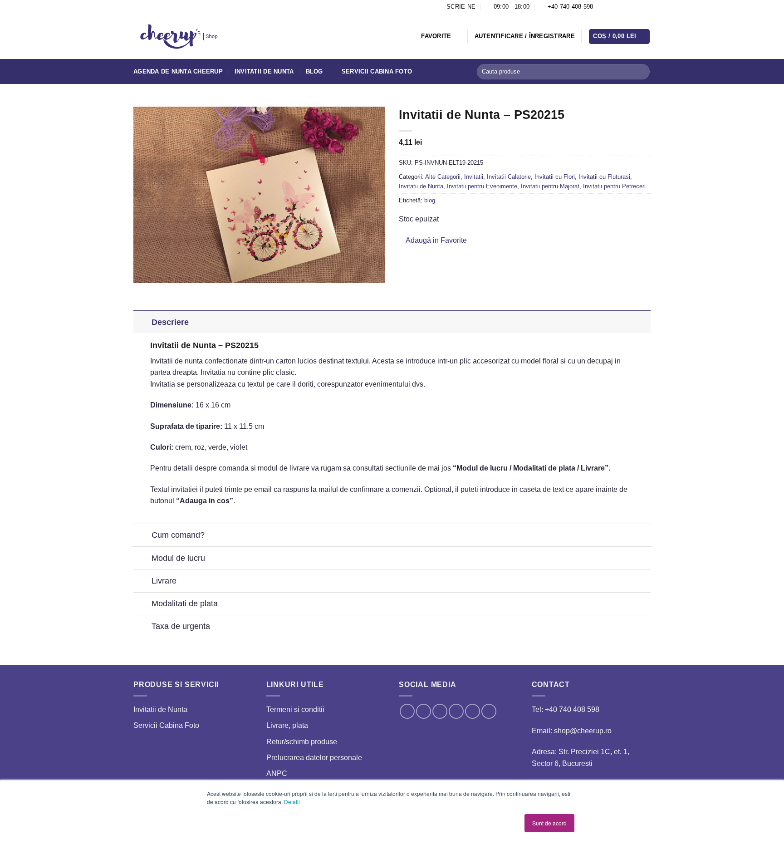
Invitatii (473, 176)
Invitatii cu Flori (554, 176)
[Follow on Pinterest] (629, 7)
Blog (314, 71)
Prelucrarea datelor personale (314, 757)
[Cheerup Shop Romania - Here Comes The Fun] (179, 36)
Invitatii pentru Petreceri (614, 186)
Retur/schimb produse (301, 742)
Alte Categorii (443, 176)
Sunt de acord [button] (549, 823)
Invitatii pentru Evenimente (482, 186)
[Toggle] (142, 322)
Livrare (164, 580)
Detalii (292, 801)
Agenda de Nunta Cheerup (178, 71)
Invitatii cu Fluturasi (604, 176)
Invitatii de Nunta (264, 71)
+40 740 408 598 (572, 709)
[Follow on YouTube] (646, 7)
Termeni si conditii (295, 709)
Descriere (170, 322)
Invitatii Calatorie (509, 176)
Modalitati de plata (185, 603)
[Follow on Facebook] (602, 7)
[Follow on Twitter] (620, 7)
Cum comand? (178, 535)
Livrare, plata (287, 725)
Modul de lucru (178, 558)
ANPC (276, 773)
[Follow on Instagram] (611, 7)
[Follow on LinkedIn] (637, 7)
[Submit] (641, 71)
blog (429, 200)
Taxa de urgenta (181, 626)
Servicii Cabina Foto (377, 71)
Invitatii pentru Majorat (550, 186)
